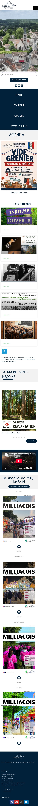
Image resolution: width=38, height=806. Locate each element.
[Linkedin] (26, 802)
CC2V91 (32, 762)
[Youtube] (16, 802)
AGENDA (16, 135)
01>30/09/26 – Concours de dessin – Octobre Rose (19, 193)
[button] (35, 8)
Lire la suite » (7, 230)
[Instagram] (22, 86)
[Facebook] (16, 86)
